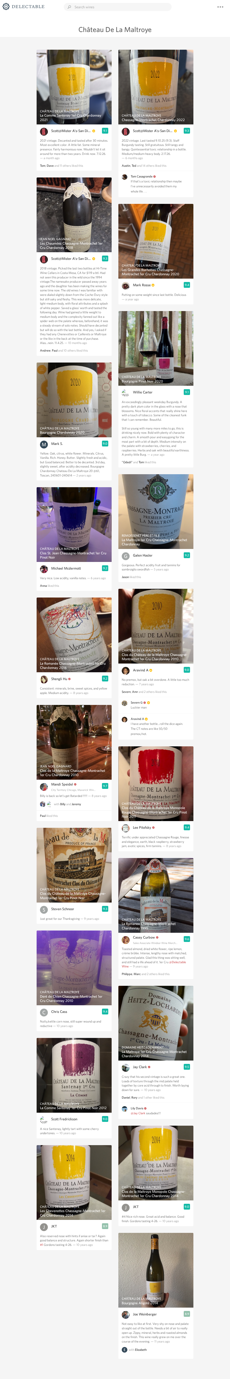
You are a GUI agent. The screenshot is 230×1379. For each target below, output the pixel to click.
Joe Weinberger (145, 1314)
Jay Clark (140, 1067)
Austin (126, 165)
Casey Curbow (144, 937)
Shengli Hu (59, 679)
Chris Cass (59, 1012)
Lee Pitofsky (142, 827)
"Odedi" (127, 462)
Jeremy (76, 804)
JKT (54, 1226)
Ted (134, 165)
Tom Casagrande (142, 176)
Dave (50, 165)
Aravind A (140, 670)
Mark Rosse (142, 285)
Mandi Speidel (62, 784)
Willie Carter (143, 392)
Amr (135, 692)
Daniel (126, 1097)
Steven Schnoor (62, 909)
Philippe (127, 974)
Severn (126, 692)
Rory (134, 1097)
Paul (55, 350)
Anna (43, 585)
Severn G (137, 702)
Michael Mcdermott (66, 568)
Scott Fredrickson (64, 1119)
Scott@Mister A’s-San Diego (71, 131)
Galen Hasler (143, 555)
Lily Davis (137, 1108)
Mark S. (57, 444)
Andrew (45, 350)
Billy (63, 804)
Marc (137, 974)
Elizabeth (141, 1350)
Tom (42, 165)
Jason (125, 577)
